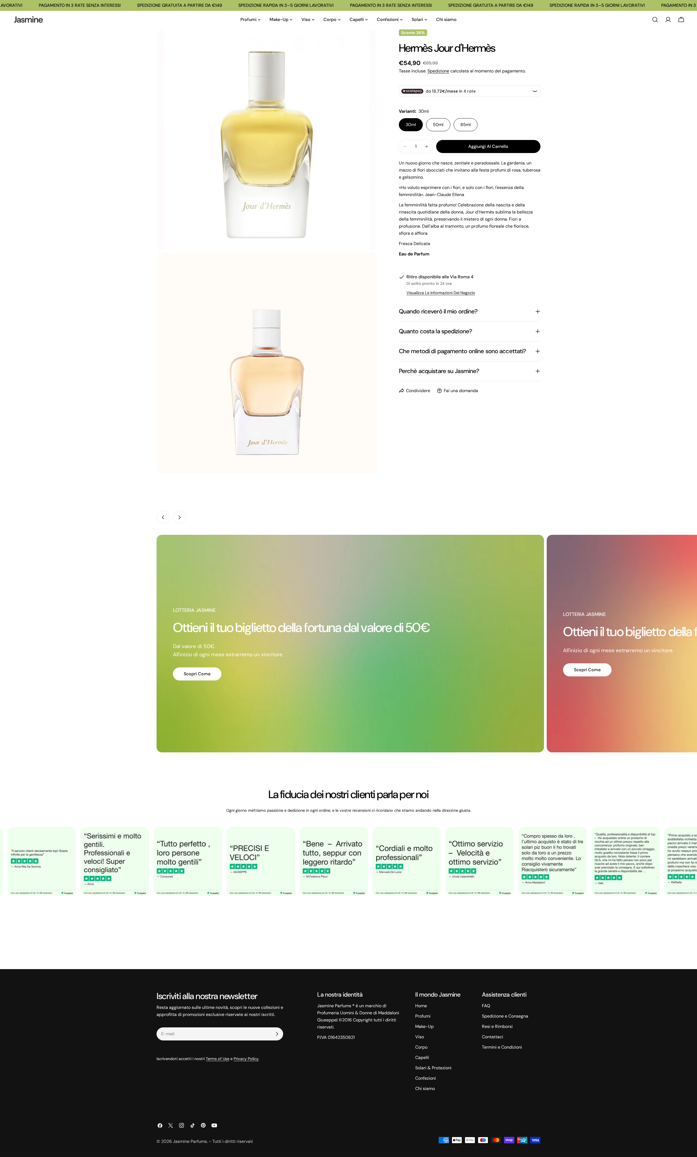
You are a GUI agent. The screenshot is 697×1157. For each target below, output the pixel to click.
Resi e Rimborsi (497, 1026)
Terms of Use (217, 1058)
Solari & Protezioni (433, 1068)
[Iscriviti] (277, 1034)
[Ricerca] (655, 19)
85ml (465, 124)
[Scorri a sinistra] (163, 517)
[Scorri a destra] (179, 517)
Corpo (421, 1047)
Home (421, 1006)
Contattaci (492, 1037)
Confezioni (425, 1078)
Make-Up (424, 1026)
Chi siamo (425, 1088)
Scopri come (197, 674)
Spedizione (438, 71)
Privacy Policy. (246, 1058)
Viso (419, 1037)
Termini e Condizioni (502, 1047)
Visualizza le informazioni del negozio (440, 292)
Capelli (422, 1057)
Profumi (422, 1016)
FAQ (486, 1006)
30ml (411, 124)
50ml (438, 124)
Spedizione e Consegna (505, 1016)
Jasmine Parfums (190, 1141)
